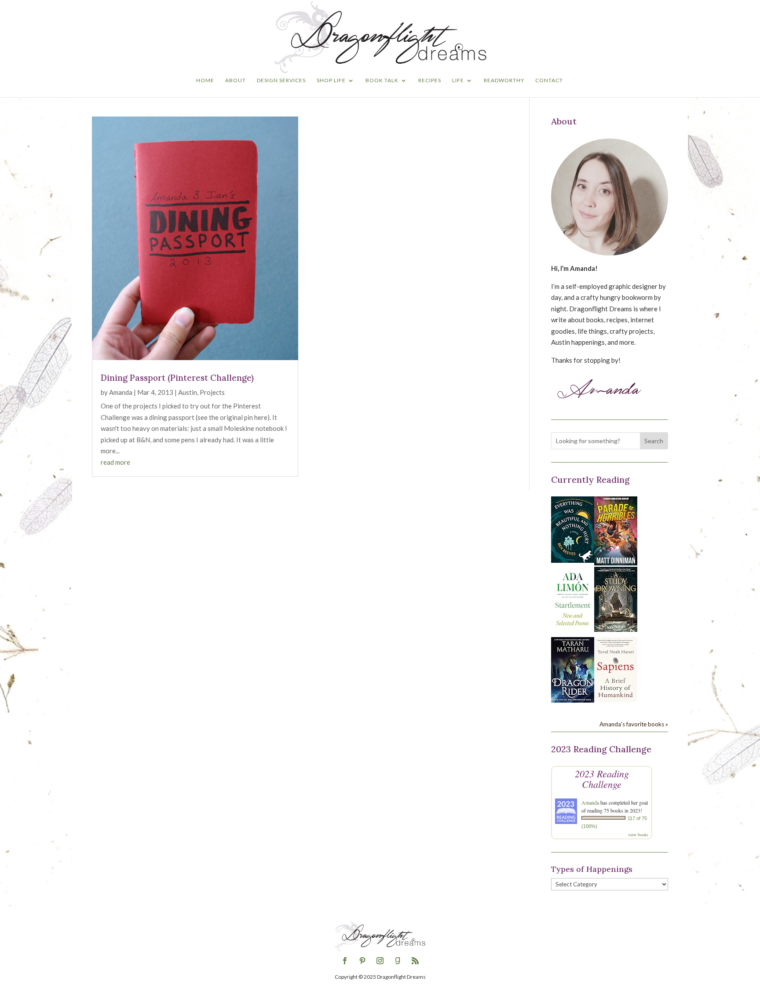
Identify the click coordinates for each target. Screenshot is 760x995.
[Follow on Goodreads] (398, 961)
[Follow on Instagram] (380, 961)
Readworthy (504, 80)
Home (205, 80)
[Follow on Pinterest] (362, 961)
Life (458, 80)
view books (638, 834)
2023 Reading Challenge (602, 779)
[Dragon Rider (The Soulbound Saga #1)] (572, 700)
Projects (212, 392)
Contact (549, 80)
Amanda (120, 392)
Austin (187, 392)
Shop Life (331, 80)
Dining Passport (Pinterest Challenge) (177, 377)
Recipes (429, 80)
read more (115, 462)
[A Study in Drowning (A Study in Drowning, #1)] (615, 629)
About (235, 80)
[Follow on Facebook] (345, 961)
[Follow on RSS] (415, 961)
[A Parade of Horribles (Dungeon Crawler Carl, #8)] (615, 563)
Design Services (281, 80)
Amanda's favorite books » (633, 724)
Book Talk (381, 80)
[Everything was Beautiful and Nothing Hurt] (572, 560)
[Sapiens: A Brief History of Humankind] (615, 699)
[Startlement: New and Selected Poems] (572, 630)
